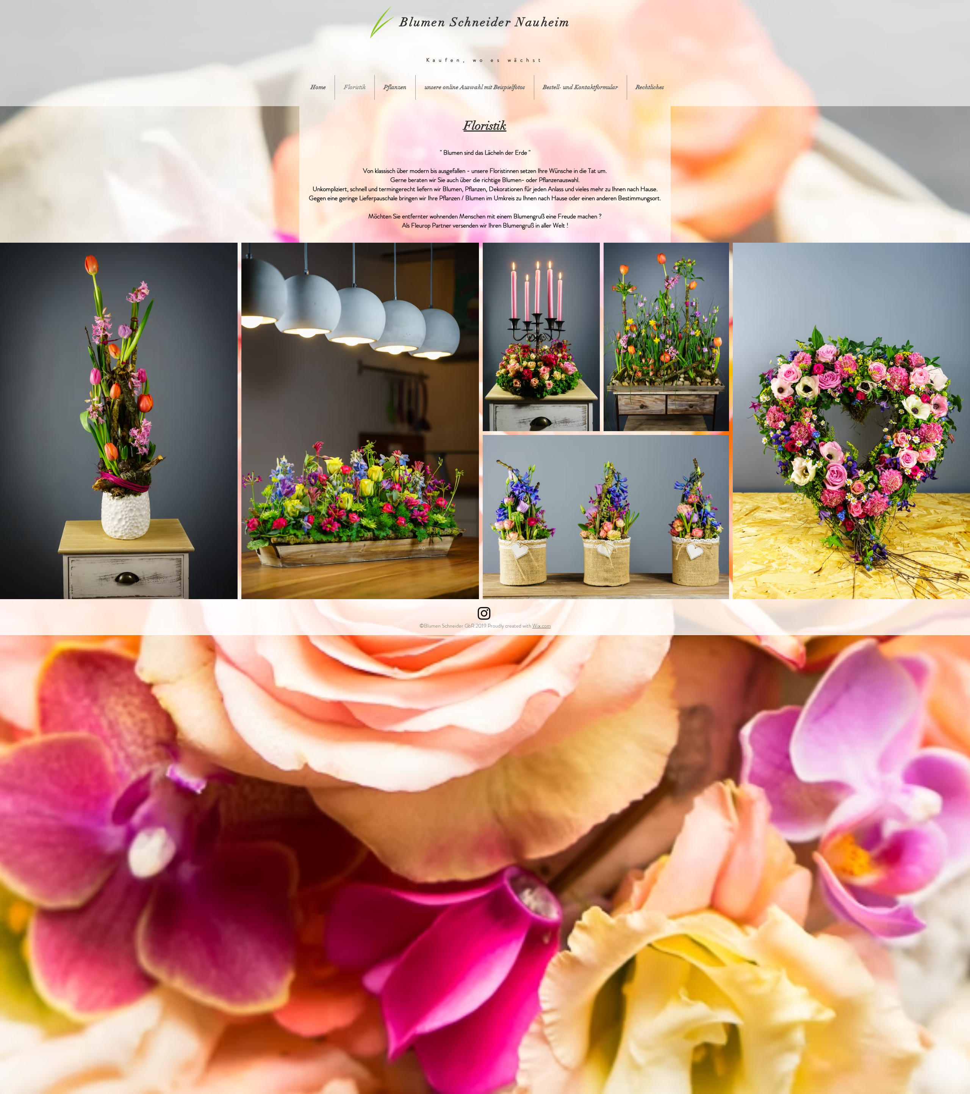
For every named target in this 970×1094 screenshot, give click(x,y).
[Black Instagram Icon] (484, 613)
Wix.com (541, 625)
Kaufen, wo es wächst (485, 60)
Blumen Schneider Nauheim (485, 22)
